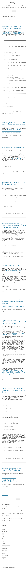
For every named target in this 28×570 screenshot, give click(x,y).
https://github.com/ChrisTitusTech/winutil (14, 129)
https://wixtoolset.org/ (12, 285)
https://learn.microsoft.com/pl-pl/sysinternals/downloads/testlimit (9, 477)
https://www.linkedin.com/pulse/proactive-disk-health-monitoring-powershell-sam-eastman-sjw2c (13, 33)
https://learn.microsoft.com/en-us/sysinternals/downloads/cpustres (9, 481)
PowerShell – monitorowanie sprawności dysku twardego (11, 27)
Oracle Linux (4, 548)
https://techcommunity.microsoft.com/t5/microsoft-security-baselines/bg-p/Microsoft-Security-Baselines (13, 371)
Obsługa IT (14, 3)
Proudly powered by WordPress (8, 567)
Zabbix (3, 558)
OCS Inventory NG (6, 545)
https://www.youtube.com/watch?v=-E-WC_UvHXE (11, 131)
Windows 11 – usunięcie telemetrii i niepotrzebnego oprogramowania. (13, 123)
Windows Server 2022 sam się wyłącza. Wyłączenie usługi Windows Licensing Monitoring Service (14, 225)
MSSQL (3, 543)
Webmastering (5, 555)
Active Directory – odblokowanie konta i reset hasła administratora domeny (13, 390)
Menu (14, 11)
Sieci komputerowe (6, 552)
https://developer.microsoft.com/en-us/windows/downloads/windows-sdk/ (11, 271)
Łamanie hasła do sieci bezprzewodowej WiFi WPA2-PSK (14, 517)
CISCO (3, 533)
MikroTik (3, 541)
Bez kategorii (4, 531)
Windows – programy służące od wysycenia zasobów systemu (12, 469)
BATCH (3, 529)
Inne (3, 536)
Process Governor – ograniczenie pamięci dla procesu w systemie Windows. (13, 301)
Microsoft (15, 111)
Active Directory (16, 213)
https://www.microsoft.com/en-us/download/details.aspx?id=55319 (13, 334)
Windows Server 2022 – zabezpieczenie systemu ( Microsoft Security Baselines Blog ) (14, 322)
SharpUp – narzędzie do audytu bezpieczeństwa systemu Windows (13, 147)
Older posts (5, 495)
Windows (4, 113)
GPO (3, 534)
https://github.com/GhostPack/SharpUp (17, 158)
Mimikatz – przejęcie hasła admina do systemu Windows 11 (13, 183)
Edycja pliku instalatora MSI (11, 265)
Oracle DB (4, 546)
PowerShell (19, 111)
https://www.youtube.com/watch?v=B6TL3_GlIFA (11, 132)
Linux (3, 538)
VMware (3, 553)
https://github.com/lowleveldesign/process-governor (13, 306)
